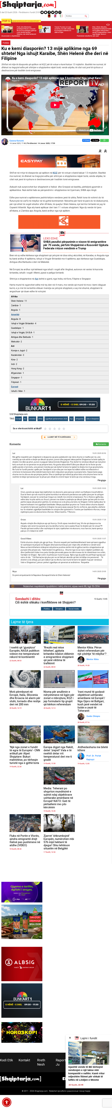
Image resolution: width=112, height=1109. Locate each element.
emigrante (79, 419)
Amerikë (15, 314)
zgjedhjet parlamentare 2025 (56, 419)
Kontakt (24, 1060)
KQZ (55, 172)
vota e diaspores (92, 419)
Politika (47, 609)
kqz (71, 419)
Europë (14, 386)
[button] (7, 1102)
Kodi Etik (6, 1060)
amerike (32, 419)
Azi (36, 278)
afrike (40, 419)
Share (87, 140)
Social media (74, 609)
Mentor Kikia (92, 659)
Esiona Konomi (17, 141)
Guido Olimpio (93, 716)
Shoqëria (59, 609)
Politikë (6, 43)
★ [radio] (45, 428)
